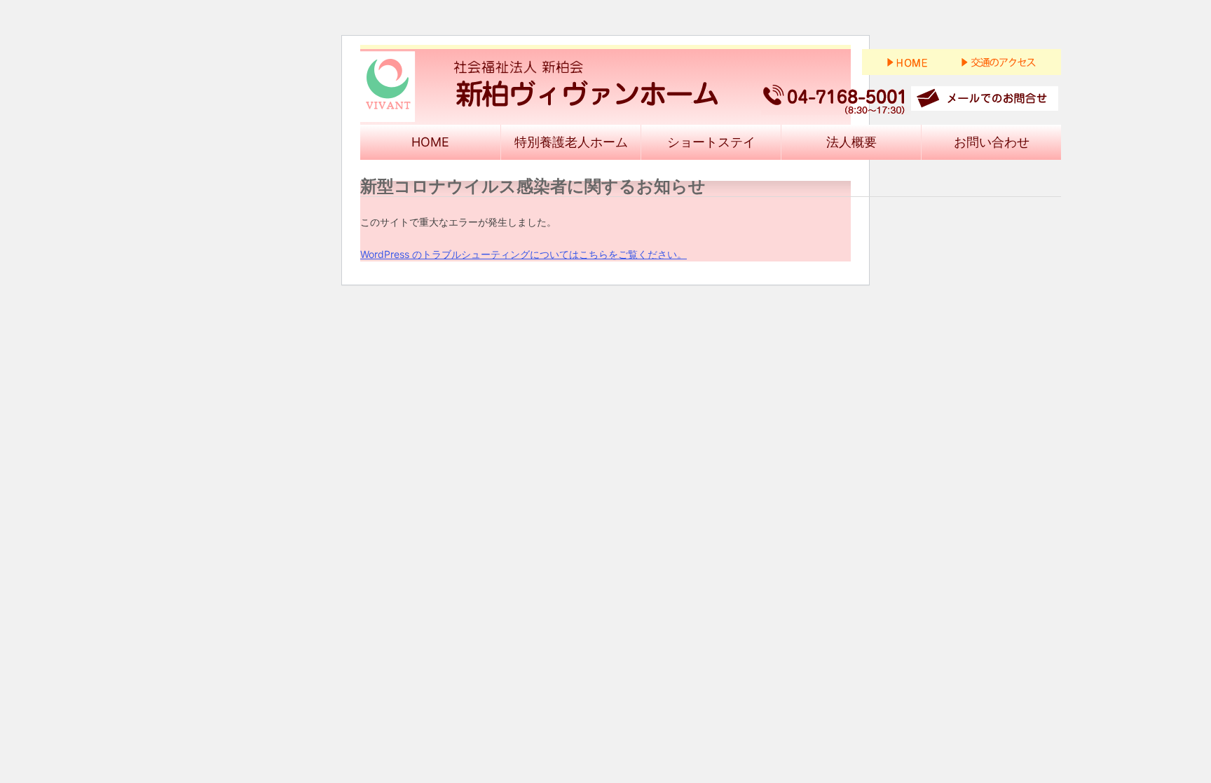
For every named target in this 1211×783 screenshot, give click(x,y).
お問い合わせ (991, 142)
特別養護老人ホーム (571, 142)
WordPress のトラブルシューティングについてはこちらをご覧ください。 (523, 254)
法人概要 (851, 142)
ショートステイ (711, 142)
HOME (430, 142)
